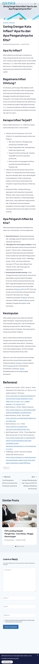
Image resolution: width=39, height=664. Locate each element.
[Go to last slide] (5, 524)
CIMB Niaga (26, 463)
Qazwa (17, 289)
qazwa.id (11, 366)
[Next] (33, 524)
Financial (12, 22)
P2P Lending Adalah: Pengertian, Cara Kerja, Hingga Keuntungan (19, 534)
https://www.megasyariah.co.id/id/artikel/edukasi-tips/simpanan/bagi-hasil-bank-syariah (20, 440)
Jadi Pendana (7, 662)
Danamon (28, 412)
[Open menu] (35, 3)
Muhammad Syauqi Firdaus (12, 44)
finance (6, 468)
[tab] (15, 546)
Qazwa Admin (10, 540)
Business (6, 22)
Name (6, 598)
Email (6, 606)
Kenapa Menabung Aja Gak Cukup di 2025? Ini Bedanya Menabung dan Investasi (29, 483)
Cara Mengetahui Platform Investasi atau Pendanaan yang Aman (9, 481)
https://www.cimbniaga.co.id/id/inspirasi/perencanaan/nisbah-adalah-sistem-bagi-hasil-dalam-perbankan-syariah (21, 460)
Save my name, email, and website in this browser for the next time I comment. (19, 621)
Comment (8, 570)
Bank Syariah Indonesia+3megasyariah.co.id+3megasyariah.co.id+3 (21, 446)
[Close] (37, 655)
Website (7, 615)
